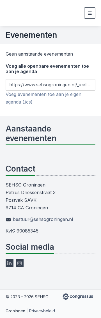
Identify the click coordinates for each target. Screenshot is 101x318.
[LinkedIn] (9, 263)
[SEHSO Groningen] (16, 12)
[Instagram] (20, 263)
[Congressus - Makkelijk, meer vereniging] (77, 296)
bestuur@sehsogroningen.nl (43, 219)
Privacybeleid (42, 310)
